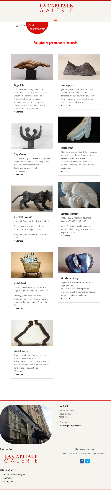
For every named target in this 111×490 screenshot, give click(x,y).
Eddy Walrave (20, 154)
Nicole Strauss (21, 351)
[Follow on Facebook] (82, 461)
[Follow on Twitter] (87, 461)
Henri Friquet (67, 148)
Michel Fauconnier (69, 213)
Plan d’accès (7, 478)
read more (18, 111)
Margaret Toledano (23, 217)
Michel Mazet (20, 283)
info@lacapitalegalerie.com (70, 425)
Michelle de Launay (69, 278)
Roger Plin (19, 85)
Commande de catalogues (13, 474)
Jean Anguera (67, 85)
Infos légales (7, 481)
